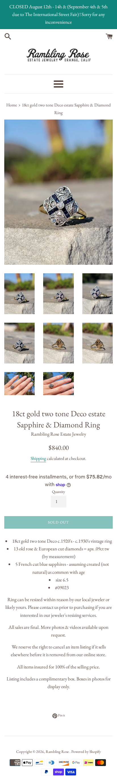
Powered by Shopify (86, 751)
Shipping (38, 458)
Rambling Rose (58, 751)
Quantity (58, 491)
